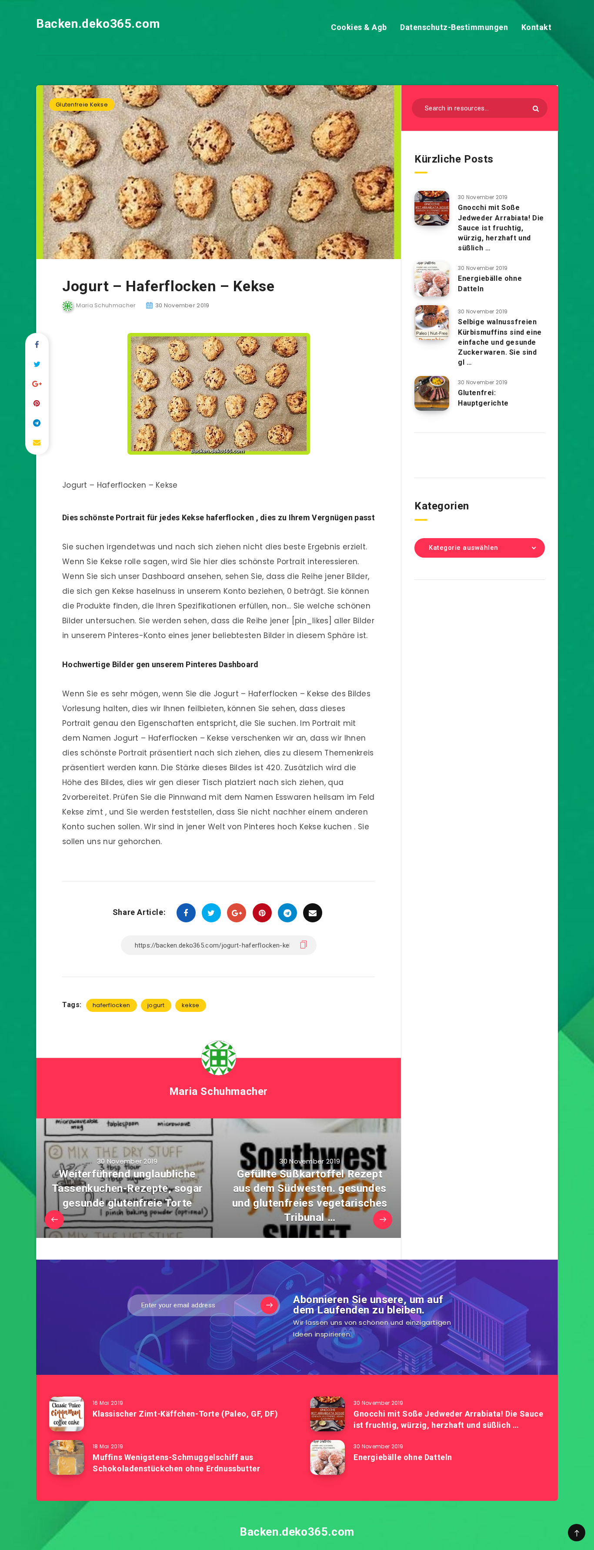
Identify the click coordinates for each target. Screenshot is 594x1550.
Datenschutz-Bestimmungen (454, 27)
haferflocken (111, 1005)
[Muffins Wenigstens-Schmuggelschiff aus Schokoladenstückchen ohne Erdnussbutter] (66, 1457)
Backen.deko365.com (98, 24)
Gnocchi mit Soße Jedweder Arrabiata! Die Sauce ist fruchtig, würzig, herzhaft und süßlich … (501, 227)
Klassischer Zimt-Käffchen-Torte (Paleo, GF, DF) (185, 1413)
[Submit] (536, 108)
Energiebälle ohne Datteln (403, 1457)
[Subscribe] (269, 1305)
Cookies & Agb (359, 27)
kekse (191, 1005)
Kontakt (536, 27)
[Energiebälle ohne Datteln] (431, 279)
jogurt (156, 1005)
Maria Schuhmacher (218, 1091)
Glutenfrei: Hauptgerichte (483, 398)
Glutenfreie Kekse (82, 104)
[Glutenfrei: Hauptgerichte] (431, 393)
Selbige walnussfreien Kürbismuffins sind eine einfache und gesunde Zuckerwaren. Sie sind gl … (500, 342)
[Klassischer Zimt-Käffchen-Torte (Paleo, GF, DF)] (66, 1414)
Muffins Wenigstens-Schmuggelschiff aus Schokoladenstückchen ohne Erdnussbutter (176, 1463)
